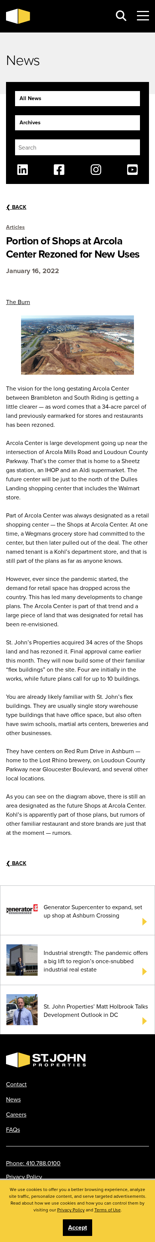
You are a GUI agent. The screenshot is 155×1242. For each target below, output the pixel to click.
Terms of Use (107, 1209)
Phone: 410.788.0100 (33, 1163)
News (13, 1099)
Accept (77, 1227)
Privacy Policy (24, 1176)
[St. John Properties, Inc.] (55, 16)
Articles (15, 227)
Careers (16, 1114)
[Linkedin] (22, 169)
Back (16, 207)
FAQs (13, 1129)
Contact (16, 1084)
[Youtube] (132, 169)
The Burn (18, 302)
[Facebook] (59, 169)
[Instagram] (96, 169)
